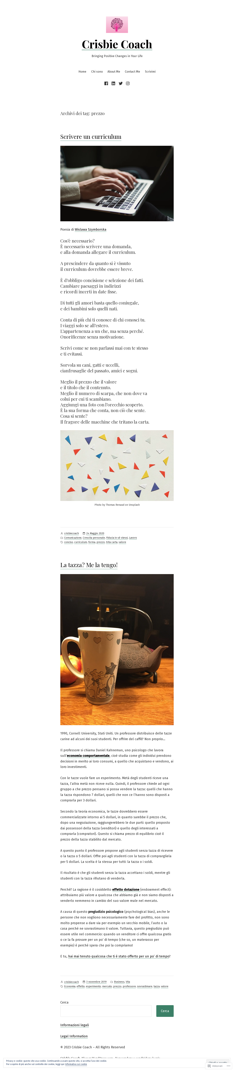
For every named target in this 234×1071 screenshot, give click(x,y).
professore (129, 986)
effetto (81, 986)
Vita (128, 981)
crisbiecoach (71, 533)
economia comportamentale (88, 756)
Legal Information (74, 1036)
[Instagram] (127, 83)
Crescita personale (94, 537)
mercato (107, 986)
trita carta (111, 542)
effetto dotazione (126, 890)
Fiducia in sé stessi (117, 537)
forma (91, 542)
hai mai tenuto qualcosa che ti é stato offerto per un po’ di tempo (118, 956)
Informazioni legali (74, 1025)
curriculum (80, 542)
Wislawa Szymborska (90, 230)
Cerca (64, 1002)
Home (82, 71)
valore (122, 542)
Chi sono (97, 71)
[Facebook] (107, 83)
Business (119, 981)
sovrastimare (144, 986)
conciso (68, 542)
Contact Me (132, 71)
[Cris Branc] (120, 83)
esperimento (93, 986)
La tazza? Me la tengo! (89, 565)
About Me (113, 71)
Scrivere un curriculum (90, 136)
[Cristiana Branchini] (113, 83)
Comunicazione (73, 537)
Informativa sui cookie (76, 1064)
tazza (157, 986)
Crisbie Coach (117, 43)
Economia (69, 986)
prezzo (101, 542)
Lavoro (133, 537)
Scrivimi (150, 71)
